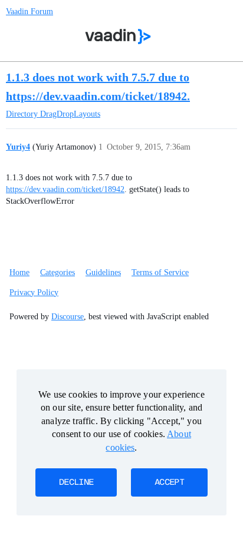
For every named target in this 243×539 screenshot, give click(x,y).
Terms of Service (160, 272)
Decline (76, 482)
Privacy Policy (33, 292)
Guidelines (103, 272)
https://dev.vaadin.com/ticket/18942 (65, 189)
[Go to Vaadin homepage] (118, 36)
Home (19, 272)
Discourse (67, 316)
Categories (57, 272)
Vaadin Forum (29, 11)
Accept (169, 482)
